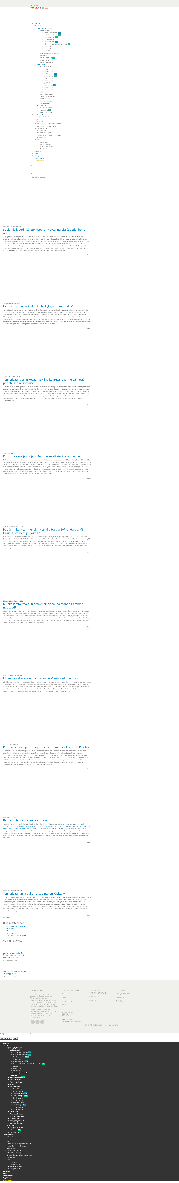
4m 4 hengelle (50, 85)
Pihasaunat (120, 997)
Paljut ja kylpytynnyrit (123, 994)
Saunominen (16, 829)
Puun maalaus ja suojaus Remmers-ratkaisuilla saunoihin (41, 456)
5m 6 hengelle (48, 90)
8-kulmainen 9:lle (51, 37)
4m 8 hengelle (48, 87)
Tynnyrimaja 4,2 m (46, 108)
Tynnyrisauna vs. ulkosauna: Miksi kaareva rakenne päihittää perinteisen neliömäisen (44, 381)
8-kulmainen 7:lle (49, 39)
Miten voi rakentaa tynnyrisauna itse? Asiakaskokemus (40, 678)
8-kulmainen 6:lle (51, 42)
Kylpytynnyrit (45, 142)
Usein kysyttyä (42, 128)
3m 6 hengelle (48, 80)
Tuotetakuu (93, 1000)
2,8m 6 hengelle (50, 76)
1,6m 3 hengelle (49, 69)
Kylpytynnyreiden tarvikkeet (16, 926)
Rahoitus (38, 151)
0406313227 (34, 5)
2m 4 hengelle (48, 71)
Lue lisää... (87, 255)
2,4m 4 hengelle (50, 74)
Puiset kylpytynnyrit (47, 147)
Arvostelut (65, 997)
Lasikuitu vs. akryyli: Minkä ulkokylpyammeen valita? (38, 306)
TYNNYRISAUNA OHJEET (44, 133)
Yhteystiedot (39, 156)
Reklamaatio (41, 137)
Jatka (15, 1038)
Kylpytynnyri (10, 929)
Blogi (37, 153)
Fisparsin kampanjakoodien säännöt (49, 135)
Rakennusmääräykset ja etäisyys (51, 826)
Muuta (8, 931)
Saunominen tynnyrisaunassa (47, 126)
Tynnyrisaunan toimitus (71, 826)
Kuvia (39, 140)
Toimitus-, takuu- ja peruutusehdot (49, 124)
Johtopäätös (25, 829)
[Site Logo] (59, 14)
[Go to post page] (7, 947)
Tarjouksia (119, 1001)
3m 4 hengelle (48, 78)
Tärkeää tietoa (39, 115)
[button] (1, 1041)
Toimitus (40, 121)
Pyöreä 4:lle (48, 46)
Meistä (39, 119)
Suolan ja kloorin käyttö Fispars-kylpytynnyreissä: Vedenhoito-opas (44, 231)
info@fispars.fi (76, 1021)
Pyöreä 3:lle (48, 49)
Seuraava (8, 918)
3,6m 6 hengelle (49, 83)
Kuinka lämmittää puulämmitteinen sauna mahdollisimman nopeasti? (43, 605)
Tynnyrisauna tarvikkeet (18, 935)
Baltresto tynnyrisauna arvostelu (25, 820)
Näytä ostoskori (6, 1038)
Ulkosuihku (45, 110)
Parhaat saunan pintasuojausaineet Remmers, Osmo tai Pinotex (46, 747)
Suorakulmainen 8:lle (52, 33)
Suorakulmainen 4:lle (52, 35)
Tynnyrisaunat (45, 149)
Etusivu (37, 23)
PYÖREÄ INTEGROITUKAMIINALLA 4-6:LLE (57, 44)
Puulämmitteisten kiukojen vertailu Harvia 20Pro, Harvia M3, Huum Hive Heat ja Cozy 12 (43, 531)
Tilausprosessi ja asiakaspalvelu (28, 826)
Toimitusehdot (94, 996)
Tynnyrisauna (11, 933)
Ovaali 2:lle (47, 51)
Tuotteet (38, 26)
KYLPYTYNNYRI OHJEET (43, 131)
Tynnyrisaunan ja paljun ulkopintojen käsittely (34, 893)
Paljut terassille (46, 144)
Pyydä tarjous (39, 158)
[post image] (47, 202)
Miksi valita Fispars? (43, 117)
